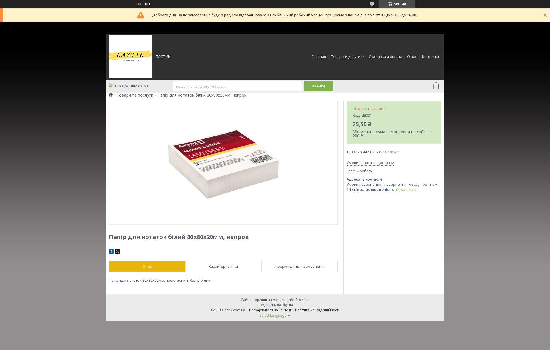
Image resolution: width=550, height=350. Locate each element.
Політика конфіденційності (317, 310)
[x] (117, 252)
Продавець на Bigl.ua (275, 304)
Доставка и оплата (385, 56)
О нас (412, 56)
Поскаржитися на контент (270, 310)
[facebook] (111, 252)
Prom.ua (302, 299)
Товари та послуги (135, 95)
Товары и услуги (345, 56)
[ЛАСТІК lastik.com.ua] (130, 56)
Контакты (430, 56)
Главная (319, 56)
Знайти (318, 86)
